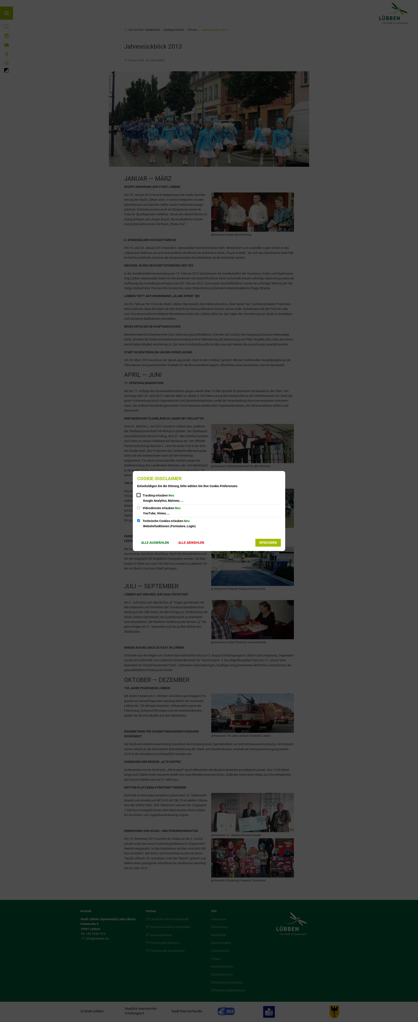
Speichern (268, 543)
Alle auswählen (155, 543)
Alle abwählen (191, 543)
